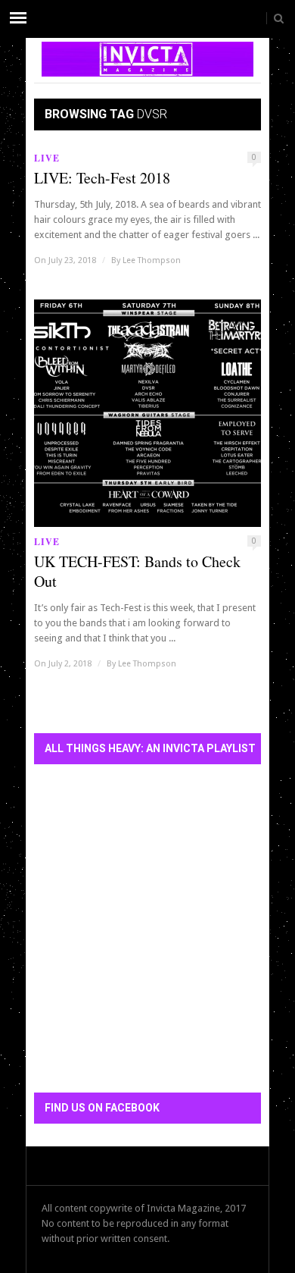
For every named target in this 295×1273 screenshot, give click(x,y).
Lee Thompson (152, 260)
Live (47, 158)
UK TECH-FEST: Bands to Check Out (137, 571)
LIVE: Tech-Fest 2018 (102, 178)
